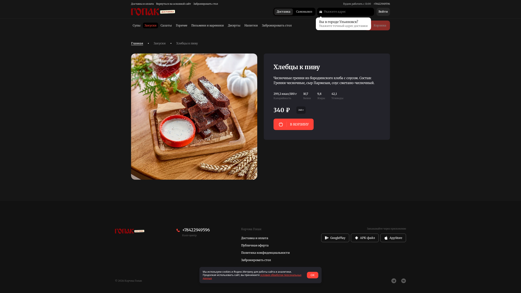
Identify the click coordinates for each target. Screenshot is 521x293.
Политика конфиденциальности (265, 253)
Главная (137, 43)
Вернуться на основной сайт (173, 3)
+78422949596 (381, 3)
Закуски (160, 43)
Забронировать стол (205, 3)
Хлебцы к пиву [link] (187, 43)
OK (313, 275)
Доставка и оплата (142, 3)
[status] (260, 275)
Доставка (283, 12)
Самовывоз (304, 12)
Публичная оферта (255, 245)
